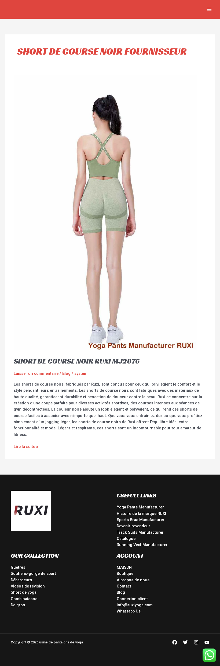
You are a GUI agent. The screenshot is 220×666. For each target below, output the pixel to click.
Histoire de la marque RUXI (141, 513)
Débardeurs (21, 580)
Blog (66, 373)
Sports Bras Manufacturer (140, 519)
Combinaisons (24, 598)
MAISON (124, 567)
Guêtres (18, 567)
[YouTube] (206, 642)
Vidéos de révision (28, 586)
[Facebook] (174, 642)
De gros (18, 605)
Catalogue (126, 538)
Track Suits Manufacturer (140, 532)
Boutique (125, 573)
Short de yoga (23, 592)
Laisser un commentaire (36, 373)
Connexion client (132, 598)
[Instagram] (196, 642)
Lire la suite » (26, 446)
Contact (124, 586)
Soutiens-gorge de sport (33, 573)
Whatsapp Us (129, 611)
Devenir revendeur (133, 525)
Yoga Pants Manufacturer (140, 507)
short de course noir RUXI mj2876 (77, 361)
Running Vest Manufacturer (142, 544)
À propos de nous (133, 580)
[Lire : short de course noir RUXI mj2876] (105, 212)
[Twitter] (185, 642)
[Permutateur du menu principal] (209, 9)
